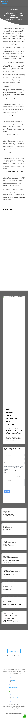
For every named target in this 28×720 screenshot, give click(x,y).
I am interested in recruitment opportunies (14, 470)
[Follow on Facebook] (13, 643)
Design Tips (15, 9)
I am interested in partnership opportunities (14, 476)
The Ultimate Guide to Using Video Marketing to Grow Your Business (13, 220)
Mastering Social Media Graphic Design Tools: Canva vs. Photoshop (13, 244)
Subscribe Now (14, 651)
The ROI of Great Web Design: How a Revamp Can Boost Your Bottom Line (14, 268)
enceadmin (11, 19)
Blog (11, 9)
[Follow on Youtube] (9, 643)
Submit (7, 491)
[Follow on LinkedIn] (17, 643)
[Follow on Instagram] (20, 643)
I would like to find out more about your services (13, 473)
